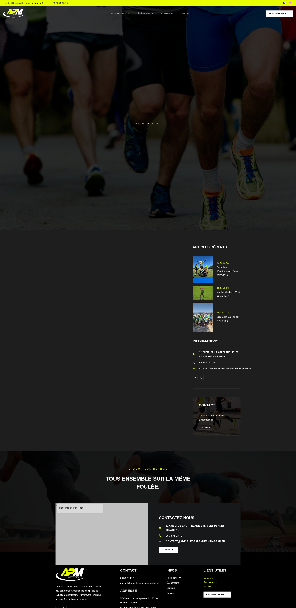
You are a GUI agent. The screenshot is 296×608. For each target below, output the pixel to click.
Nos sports (118, 13)
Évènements (145, 13)
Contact (186, 13)
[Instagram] (290, 3)
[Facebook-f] (284, 3)
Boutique (167, 13)
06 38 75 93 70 (60, 3)
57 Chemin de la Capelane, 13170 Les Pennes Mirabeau (139, 600)
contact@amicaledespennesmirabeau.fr (24, 3)
